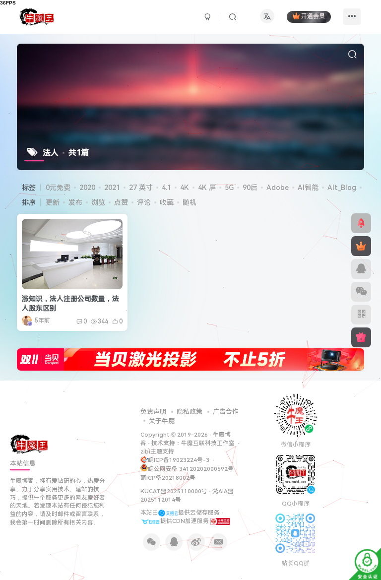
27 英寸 (141, 188)
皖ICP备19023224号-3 (179, 459)
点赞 (121, 202)
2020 (87, 188)
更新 (53, 202)
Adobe (277, 188)
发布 (75, 202)
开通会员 (313, 16)
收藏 (167, 202)
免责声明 (153, 411)
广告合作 (226, 411)
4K (184, 188)
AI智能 (308, 188)
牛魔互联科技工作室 (208, 443)
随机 (189, 202)
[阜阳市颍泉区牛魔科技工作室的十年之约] (220, 520)
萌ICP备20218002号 (167, 477)
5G (229, 188)
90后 (250, 188)
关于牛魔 (162, 421)
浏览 (98, 202)
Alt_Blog (341, 188)
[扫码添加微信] (361, 292)
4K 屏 (207, 188)
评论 (144, 202)
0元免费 (58, 188)
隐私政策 (189, 411)
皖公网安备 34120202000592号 (191, 468)
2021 (112, 188)
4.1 (166, 188)
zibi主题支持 (157, 451)
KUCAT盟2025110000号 (173, 491)
